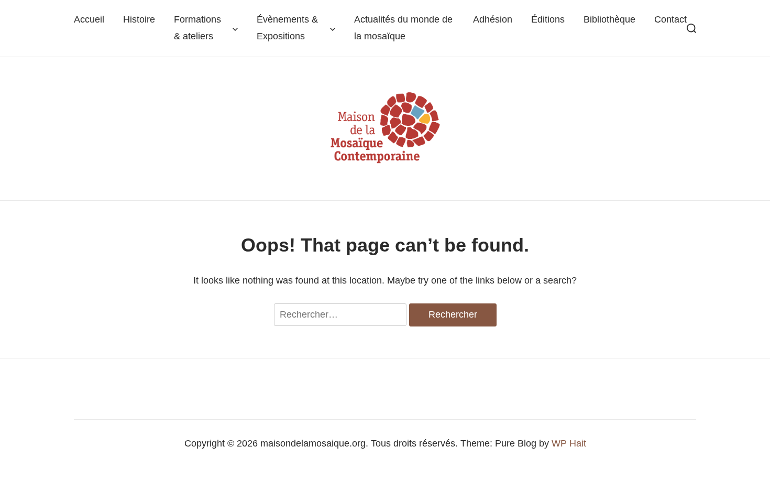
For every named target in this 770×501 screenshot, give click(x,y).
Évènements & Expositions (287, 27)
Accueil (89, 19)
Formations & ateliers (197, 27)
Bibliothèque (609, 19)
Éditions (548, 19)
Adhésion (492, 19)
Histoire (139, 19)
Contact (670, 19)
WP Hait (569, 443)
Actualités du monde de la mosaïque (403, 27)
